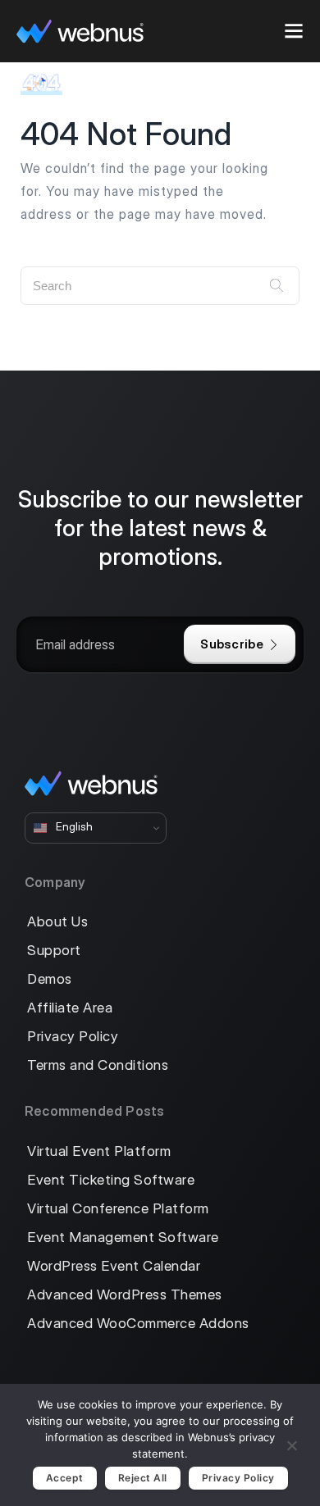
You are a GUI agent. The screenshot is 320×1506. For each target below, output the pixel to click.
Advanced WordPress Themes (124, 1295)
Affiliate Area (69, 1008)
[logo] (80, 31)
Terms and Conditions (97, 1065)
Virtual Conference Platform (118, 1209)
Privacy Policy (72, 1037)
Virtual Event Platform (99, 1151)
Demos (49, 979)
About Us (57, 922)
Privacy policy (238, 1478)
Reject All (142, 1478)
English (73, 827)
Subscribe (231, 644)
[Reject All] (291, 1443)
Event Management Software (123, 1237)
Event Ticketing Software (110, 1180)
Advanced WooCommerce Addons (138, 1324)
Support (54, 951)
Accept (65, 1478)
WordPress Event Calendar (113, 1266)
